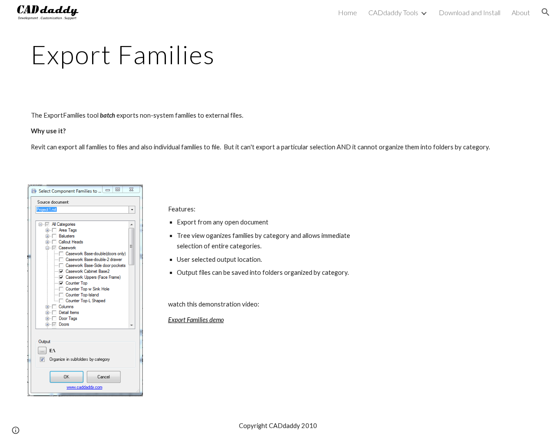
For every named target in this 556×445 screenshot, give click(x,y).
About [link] (521, 12)
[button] (545, 12)
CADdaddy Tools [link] (393, 12)
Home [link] (347, 12)
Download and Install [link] (469, 12)
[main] (278, 54)
